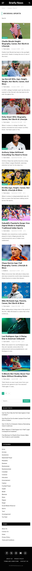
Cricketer (4, 474)
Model (3, 491)
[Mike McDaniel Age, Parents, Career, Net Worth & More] (16, 290)
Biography (5, 460)
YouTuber (4, 517)
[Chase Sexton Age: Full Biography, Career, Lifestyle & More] (16, 253)
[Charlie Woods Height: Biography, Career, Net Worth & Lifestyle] (16, 31)
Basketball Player (7, 457)
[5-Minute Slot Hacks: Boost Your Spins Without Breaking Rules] (16, 363)
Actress (4, 452)
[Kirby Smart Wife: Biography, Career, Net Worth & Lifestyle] (16, 106)
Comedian (5, 472)
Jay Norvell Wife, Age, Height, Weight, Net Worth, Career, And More (15, 81)
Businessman (5, 466)
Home (3, 534)
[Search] (29, 3)
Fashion (4, 483)
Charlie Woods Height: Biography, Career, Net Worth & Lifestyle (15, 43)
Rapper (4, 500)
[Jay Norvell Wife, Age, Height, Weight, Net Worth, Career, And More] (16, 69)
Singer (4, 503)
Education (5, 477)
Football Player (6, 486)
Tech (3, 511)
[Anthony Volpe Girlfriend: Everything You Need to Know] (16, 142)
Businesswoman (6, 469)
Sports (4, 37)
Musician (4, 494)
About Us (4, 528)
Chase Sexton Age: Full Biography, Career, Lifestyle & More (14, 265)
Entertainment (6, 480)
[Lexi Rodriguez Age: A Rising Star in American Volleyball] (16, 326)
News (3, 497)
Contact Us (5, 531)
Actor (3, 449)
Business (4, 463)
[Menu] (3, 3)
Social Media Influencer (8, 505)
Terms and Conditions (8, 540)
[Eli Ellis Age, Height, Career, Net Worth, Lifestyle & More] (16, 177)
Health (4, 488)
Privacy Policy (6, 537)
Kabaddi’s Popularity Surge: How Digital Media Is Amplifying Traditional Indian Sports (16, 225)
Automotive (5, 455)
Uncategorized (6, 514)
